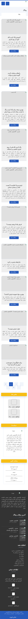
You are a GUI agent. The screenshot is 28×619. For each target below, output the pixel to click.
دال (5, 613)
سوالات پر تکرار (20, 559)
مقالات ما (21, 556)
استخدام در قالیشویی (19, 565)
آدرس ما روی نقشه (19, 563)
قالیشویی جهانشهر (13, 536)
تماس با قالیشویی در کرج (18, 550)
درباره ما (22, 558)
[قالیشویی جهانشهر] (22, 538)
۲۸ (13, 387)
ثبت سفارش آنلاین (19, 561)
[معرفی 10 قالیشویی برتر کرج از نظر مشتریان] (22, 530)
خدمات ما (21, 554)
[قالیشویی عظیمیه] (22, 523)
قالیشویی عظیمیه (14, 520)
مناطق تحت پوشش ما (18, 552)
